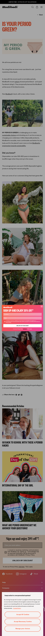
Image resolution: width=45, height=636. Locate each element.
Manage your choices (23, 628)
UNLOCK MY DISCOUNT (22, 325)
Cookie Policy (17, 608)
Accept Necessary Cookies (23, 621)
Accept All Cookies (22, 614)
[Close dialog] (42, 306)
